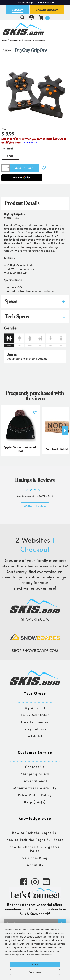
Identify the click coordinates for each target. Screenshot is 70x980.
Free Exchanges (35, 722)
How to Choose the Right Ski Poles (35, 849)
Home (4, 40)
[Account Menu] (31, 17)
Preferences (35, 972)
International (35, 781)
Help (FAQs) (35, 802)
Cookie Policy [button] (33, 951)
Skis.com (17, 9)
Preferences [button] (46, 954)
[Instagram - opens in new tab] (35, 881)
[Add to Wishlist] (44, 168)
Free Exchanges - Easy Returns (35, 2)
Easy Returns (35, 729)
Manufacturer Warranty (35, 788)
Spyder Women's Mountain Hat (20, 449)
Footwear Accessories (34, 40)
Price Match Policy (35, 795)
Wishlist (35, 736)
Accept (35, 964)
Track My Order (35, 715)
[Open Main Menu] (58, 29)
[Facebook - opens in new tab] (23, 881)
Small (10, 155)
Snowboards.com (47, 9)
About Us (35, 865)
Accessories (15, 40)
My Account (35, 708)
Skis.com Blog (35, 858)
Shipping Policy (35, 774)
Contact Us (35, 767)
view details (31, 142)
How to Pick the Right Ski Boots (35, 840)
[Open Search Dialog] (22, 17)
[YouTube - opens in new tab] (46, 881)
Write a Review (35, 506)
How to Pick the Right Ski (35, 833)
